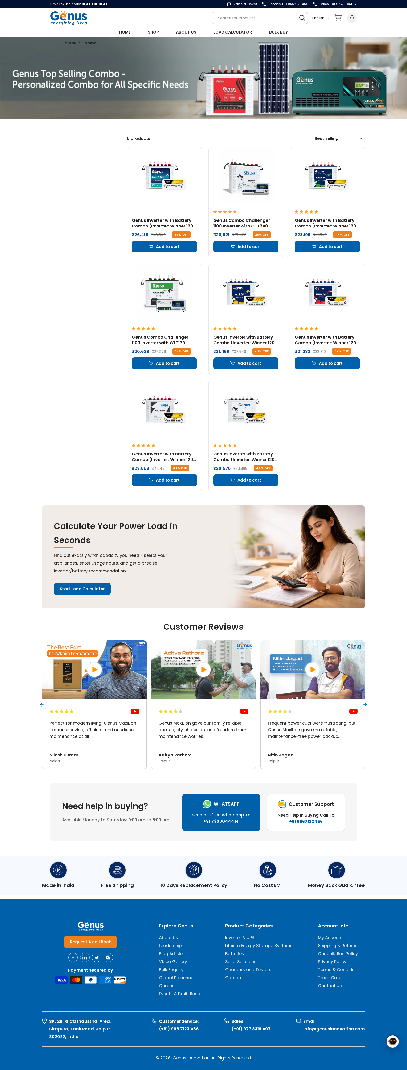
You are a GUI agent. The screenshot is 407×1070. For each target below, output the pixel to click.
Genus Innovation (191, 1058)
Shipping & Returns (338, 945)
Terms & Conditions (339, 970)
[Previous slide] (42, 704)
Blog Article (171, 954)
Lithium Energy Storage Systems (259, 945)
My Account (330, 937)
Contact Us (330, 986)
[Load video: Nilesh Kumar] (94, 669)
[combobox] (260, 18)
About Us (168, 937)
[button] (338, 18)
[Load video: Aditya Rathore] (203, 669)
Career (166, 986)
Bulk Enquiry (171, 970)
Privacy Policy (332, 962)
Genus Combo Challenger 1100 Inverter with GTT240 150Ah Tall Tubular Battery (241, 223)
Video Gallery (173, 962)
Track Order (330, 978)
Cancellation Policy (338, 954)
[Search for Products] (302, 17)
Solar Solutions (240, 962)
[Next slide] (365, 704)
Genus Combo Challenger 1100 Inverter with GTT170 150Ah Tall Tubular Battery (160, 339)
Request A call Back (90, 942)
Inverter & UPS (239, 937)
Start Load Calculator (82, 589)
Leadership (170, 945)
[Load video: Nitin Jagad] (312, 669)
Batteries (234, 954)
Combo (233, 978)
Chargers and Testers (248, 970)
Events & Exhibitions (179, 994)
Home (71, 43)
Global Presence (176, 978)
